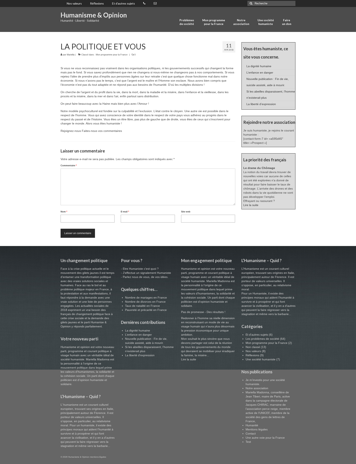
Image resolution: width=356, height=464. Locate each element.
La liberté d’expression (261, 104)
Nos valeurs (253, 351)
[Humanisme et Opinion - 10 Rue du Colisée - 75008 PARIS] (155, 3)
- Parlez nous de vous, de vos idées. (144, 277)
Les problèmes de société (262, 338)
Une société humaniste (260, 359)
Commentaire (69, 165)
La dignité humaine (258, 66)
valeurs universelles (88, 417)
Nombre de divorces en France (145, 301)
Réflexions (252, 355)
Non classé (253, 347)
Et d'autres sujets (257, 334)
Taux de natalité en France (142, 305)
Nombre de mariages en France (146, 297)
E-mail (125, 211)
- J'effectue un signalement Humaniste (146, 272)
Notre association (257, 388)
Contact (251, 433)
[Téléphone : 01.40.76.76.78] (144, 3)
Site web (185, 211)
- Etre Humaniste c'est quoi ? (140, 268)
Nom (64, 211)
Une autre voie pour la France (265, 437)
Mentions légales (257, 429)
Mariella (70, 54)
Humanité (252, 425)
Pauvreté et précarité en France (146, 310)
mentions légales (98, 457)
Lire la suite (250, 205)
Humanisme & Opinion (94, 15)
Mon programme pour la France (112, 54)
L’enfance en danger (259, 72)
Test (248, 441)
